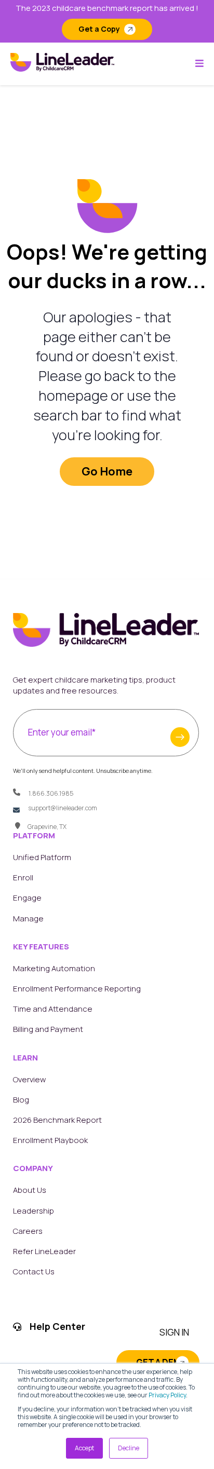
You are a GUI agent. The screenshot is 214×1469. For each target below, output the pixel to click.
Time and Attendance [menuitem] (52, 1008)
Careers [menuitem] (28, 1231)
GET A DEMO (162, 1362)
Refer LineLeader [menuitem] (44, 1251)
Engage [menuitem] (27, 897)
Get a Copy (99, 29)
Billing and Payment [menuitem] (48, 1029)
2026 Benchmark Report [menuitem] (57, 1119)
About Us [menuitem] (29, 1190)
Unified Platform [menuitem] (42, 857)
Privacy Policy (167, 1395)
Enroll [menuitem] (23, 877)
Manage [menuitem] (28, 918)
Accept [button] (84, 1448)
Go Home (107, 471)
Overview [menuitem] (29, 1079)
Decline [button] (128, 1448)
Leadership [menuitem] (33, 1210)
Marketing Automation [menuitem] (54, 968)
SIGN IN (174, 1332)
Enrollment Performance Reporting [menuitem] (77, 988)
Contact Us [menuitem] (34, 1271)
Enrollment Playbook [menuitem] (50, 1140)
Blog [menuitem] (21, 1099)
